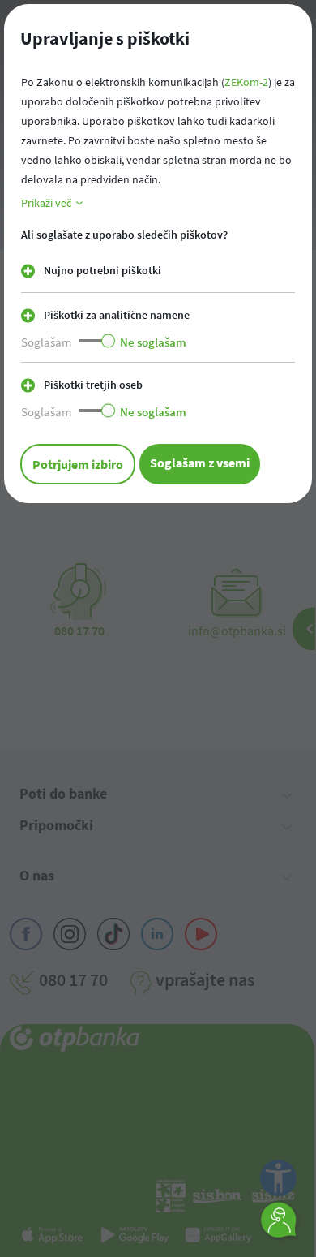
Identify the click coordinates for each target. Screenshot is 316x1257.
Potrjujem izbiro (77, 464)
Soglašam (46, 342)
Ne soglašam (153, 342)
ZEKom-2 (246, 82)
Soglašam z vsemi (200, 462)
